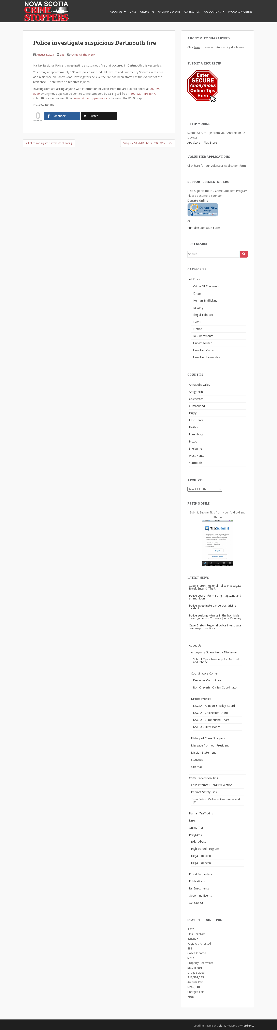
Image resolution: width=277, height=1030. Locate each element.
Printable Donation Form (203, 228)
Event (197, 322)
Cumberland (197, 406)
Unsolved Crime (203, 350)
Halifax (193, 427)
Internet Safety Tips (204, 792)
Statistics (197, 759)
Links (133, 11)
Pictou (193, 441)
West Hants (196, 456)
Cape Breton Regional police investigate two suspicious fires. (215, 626)
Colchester (196, 399)
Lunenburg (196, 434)
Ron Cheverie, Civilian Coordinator (215, 687)
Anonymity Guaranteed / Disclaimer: (214, 652)
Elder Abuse (198, 841)
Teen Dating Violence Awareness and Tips (215, 800)
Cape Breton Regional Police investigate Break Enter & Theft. (215, 587)
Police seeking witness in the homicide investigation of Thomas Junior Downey (215, 616)
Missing (198, 307)
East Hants (196, 420)
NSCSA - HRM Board (206, 727)
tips (62, 54)
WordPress (247, 1025)
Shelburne (195, 448)
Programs (195, 835)
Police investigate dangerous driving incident (212, 607)
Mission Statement (203, 752)
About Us (116, 11)
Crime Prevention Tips (203, 778)
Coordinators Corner (204, 673)
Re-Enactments (203, 336)
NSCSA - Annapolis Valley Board (214, 706)
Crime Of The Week (83, 54)
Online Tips (147, 11)
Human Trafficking (205, 300)
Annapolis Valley (199, 385)
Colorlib (221, 1025)
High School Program (205, 849)
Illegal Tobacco (203, 315)
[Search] (244, 254)
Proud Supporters (240, 11)
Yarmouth (195, 463)
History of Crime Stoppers (208, 738)
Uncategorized (202, 343)
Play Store (210, 142)
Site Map (197, 767)
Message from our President (210, 745)
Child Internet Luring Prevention (211, 785)
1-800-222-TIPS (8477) (143, 94)
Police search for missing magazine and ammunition (215, 597)
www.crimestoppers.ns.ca (90, 98)
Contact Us (192, 11)
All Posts (194, 279)
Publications (212, 11)
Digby (192, 413)
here (197, 47)
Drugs (197, 293)
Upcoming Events (169, 11)
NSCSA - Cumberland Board (211, 720)
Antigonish (196, 392)
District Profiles (201, 699)
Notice (197, 329)
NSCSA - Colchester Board (210, 713)
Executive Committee (207, 680)
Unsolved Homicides (206, 357)
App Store (193, 142)
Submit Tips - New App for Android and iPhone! (216, 660)
